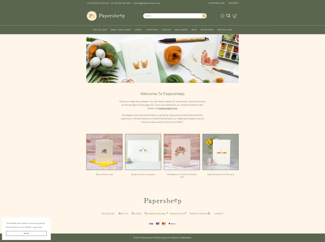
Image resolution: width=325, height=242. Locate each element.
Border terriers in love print (143, 174)
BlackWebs (186, 238)
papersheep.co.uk (168, 108)
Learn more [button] (37, 227)
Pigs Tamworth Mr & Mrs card (220, 174)
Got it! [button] (26, 233)
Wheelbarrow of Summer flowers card (182, 175)
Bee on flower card (104, 174)
